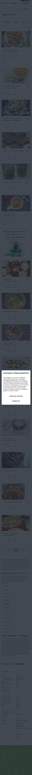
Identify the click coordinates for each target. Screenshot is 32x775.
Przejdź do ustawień (16, 396)
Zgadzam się (16, 401)
